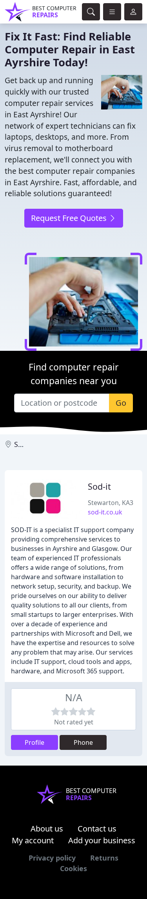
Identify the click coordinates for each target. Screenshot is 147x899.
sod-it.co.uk (105, 512)
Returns (104, 858)
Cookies (73, 868)
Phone (83, 742)
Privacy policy (52, 858)
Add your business (101, 840)
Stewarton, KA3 (110, 502)
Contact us (97, 828)
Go (121, 403)
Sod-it (99, 486)
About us (47, 828)
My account (33, 840)
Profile (34, 742)
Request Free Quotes (70, 218)
